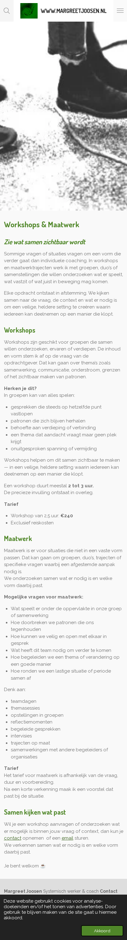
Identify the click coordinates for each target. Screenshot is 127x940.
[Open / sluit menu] (120, 11)
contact (12, 838)
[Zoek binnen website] (7, 11)
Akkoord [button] (102, 930)
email (67, 838)
